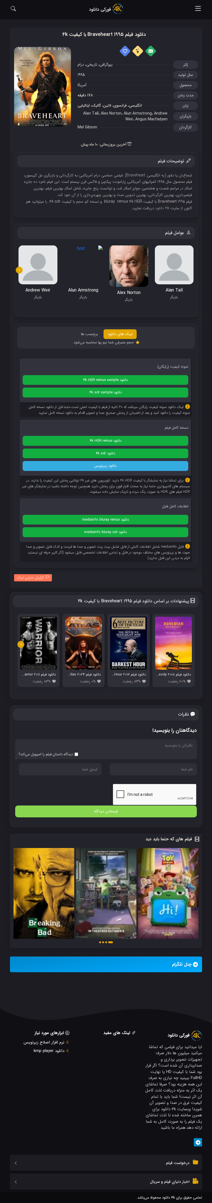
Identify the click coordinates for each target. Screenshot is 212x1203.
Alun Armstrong (138, 113)
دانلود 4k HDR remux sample (105, 380)
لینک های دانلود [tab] (120, 334)
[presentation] (19, 270)
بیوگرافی (106, 65)
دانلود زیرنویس (105, 466)
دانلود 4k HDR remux (105, 441)
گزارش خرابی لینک (30, 578)
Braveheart (135, 175)
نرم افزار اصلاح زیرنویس (43, 1042)
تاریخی (91, 65)
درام (81, 65)
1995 (81, 75)
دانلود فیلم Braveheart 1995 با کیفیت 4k (104, 34)
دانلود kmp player (49, 1051)
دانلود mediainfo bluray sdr (105, 532)
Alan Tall (91, 113)
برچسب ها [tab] (89, 334)
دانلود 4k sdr (105, 453)
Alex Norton (111, 113)
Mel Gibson (87, 127)
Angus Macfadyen (151, 119)
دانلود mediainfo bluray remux (105, 520)
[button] (110, 942)
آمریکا (82, 85)
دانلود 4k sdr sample (105, 392)
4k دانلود (162, 208)
